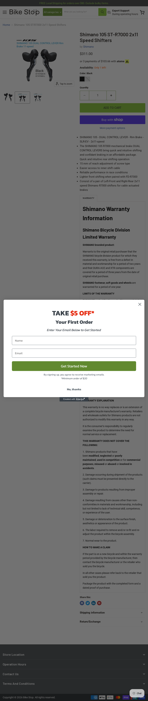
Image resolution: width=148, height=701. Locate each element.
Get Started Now (74, 366)
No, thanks (74, 389)
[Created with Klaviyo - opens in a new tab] (74, 399)
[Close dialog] (140, 304)
